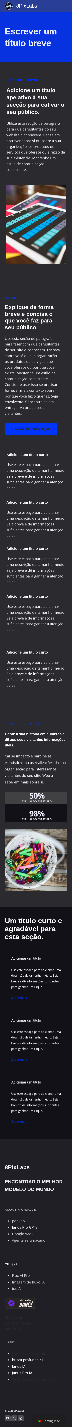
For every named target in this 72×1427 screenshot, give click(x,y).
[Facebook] (8, 1418)
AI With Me (14, 1317)
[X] (14, 1418)
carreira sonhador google (33, 1379)
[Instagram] (21, 1418)
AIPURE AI (13, 1329)
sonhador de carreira (29, 1353)
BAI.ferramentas (18, 1323)
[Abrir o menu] (63, 6)
